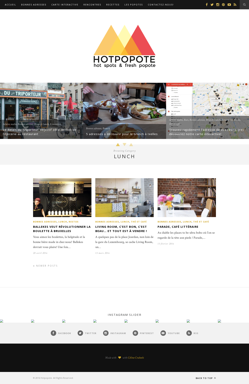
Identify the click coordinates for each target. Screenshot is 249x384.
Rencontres (92, 4)
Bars (186, 120)
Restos (237, 120)
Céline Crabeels (136, 358)
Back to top (204, 378)
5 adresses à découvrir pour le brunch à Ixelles (122, 134)
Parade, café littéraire (178, 227)
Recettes (112, 4)
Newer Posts (46, 265)
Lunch (46, 124)
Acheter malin (10, 124)
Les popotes (133, 4)
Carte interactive (64, 4)
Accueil (10, 4)
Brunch (37, 124)
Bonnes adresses (33, 4)
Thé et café (174, 124)
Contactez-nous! (161, 4)
